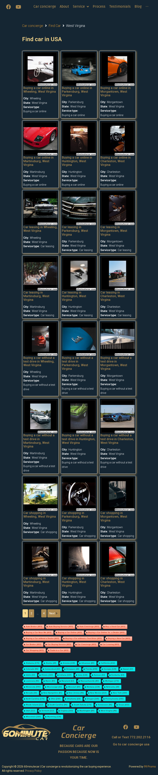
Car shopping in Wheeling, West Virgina (39, 514)
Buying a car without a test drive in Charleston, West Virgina (117, 438)
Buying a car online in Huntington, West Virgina (77, 161)
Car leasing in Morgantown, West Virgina (113, 230)
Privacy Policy (33, 770)
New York (120, 693)
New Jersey (76, 693)
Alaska (51, 663)
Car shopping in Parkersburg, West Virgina (75, 516)
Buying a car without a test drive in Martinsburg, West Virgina (39, 440)
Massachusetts (90, 681)
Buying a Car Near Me (38, 632)
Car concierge (32, 26)
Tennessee (105, 705)
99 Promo (150, 766)
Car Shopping (35, 650)
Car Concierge (86, 644)
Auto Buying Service (61, 626)
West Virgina (109, 711)
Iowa (82, 675)
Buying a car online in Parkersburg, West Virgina (77, 91)
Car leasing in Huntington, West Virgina (74, 296)
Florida (91, 669)
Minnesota (33, 687)
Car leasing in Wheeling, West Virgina (40, 229)
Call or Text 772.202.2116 (131, 737)
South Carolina (58, 705)
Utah (30, 711)
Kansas (99, 675)
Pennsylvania (114, 699)
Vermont (47, 711)
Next (52, 613)
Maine (50, 681)
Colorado (32, 669)
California (108, 663)
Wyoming (54, 717)
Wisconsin (33, 717)
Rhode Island (34, 705)
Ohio (56, 699)
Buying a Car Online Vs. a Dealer (106, 632)
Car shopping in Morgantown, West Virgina (113, 516)
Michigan (112, 681)
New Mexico (98, 693)
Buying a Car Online (70, 632)
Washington (86, 711)
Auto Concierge (89, 626)
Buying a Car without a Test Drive (83, 638)
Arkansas (87, 663)
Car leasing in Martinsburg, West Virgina (36, 296)
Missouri (74, 687)
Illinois (47, 675)
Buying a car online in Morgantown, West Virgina (115, 91)
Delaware (72, 669)
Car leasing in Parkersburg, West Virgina (75, 230)
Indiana (65, 675)
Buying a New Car (119, 638)
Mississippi (54, 687)
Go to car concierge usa (131, 744)
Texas (123, 705)
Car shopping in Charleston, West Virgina (112, 581)
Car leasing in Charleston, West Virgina (112, 296)
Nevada (31, 693)
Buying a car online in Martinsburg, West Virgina (38, 161)
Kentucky (117, 675)
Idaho (30, 675)
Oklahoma (74, 699)
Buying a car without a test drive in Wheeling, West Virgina (39, 361)
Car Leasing (111, 644)
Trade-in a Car (59, 650)
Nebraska (112, 687)
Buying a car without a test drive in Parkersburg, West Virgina (77, 363)
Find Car (55, 26)
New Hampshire (52, 693)
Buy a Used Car (115, 626)
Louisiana (32, 681)
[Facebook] (8, 7)
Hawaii (128, 669)
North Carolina (35, 699)
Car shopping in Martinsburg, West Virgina (36, 581)
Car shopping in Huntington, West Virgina (74, 581)
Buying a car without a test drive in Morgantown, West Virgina (116, 363)
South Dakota (83, 705)
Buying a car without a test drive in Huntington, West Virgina (78, 438)
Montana (93, 687)
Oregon (93, 699)
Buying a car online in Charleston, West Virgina (115, 161)
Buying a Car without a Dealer (42, 638)
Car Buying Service (59, 644)
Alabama (32, 663)
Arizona (69, 663)
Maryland (67, 681)
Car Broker (33, 644)
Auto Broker (34, 626)
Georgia (110, 669)
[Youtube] (18, 7)
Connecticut (52, 669)
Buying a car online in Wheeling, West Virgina (39, 89)
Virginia (67, 711)
